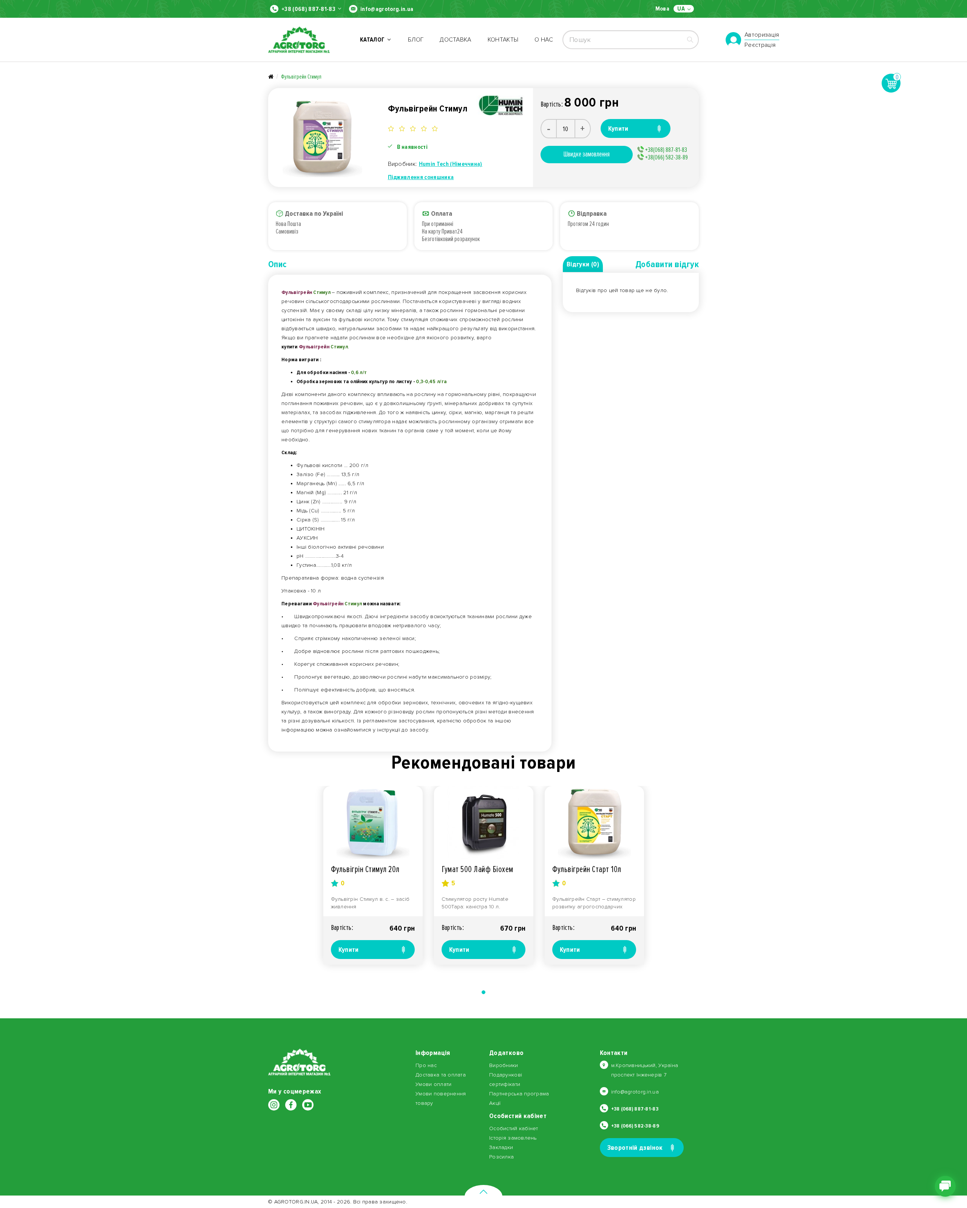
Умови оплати (433, 1084)
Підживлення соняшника (421, 177)
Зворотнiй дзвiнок (635, 1147)
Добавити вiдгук (667, 264)
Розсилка (501, 1157)
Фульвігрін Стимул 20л (365, 869)
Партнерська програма (519, 1093)
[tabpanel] (373, 875)
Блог (415, 39)
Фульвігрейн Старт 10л (586, 869)
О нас (543, 39)
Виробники (503, 1065)
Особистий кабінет (513, 1128)
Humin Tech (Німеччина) (450, 164)
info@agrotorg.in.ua (386, 9)
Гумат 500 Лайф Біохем (477, 869)
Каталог (373, 39)
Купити (348, 949)
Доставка (455, 39)
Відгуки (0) (583, 264)
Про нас (426, 1065)
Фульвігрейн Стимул (301, 76)
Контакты (503, 39)
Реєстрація (760, 45)
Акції (494, 1103)
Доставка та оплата (441, 1075)
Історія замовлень (513, 1138)
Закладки (501, 1147)
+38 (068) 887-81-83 (308, 9)
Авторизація (762, 35)
